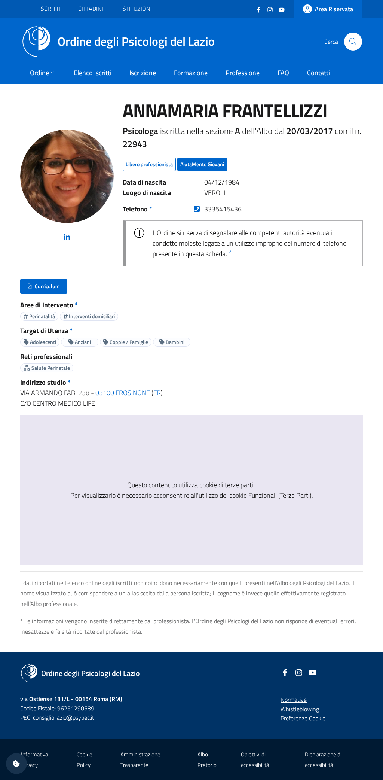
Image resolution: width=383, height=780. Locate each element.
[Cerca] (353, 42)
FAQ (283, 73)
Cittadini (90, 8)
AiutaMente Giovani (202, 164)
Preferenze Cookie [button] (303, 718)
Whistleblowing (300, 708)
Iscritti (49, 8)
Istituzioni (136, 8)
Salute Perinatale (50, 368)
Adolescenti (42, 342)
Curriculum (47, 288)
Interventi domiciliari (91, 316)
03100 (104, 393)
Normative (294, 699)
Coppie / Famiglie (128, 342)
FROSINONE (133, 393)
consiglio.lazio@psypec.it (63, 717)
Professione (243, 73)
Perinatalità (41, 316)
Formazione (191, 73)
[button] (16, 763)
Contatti (318, 73)
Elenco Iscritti (92, 73)
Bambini (174, 342)
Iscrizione (142, 73)
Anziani (82, 342)
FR (157, 393)
